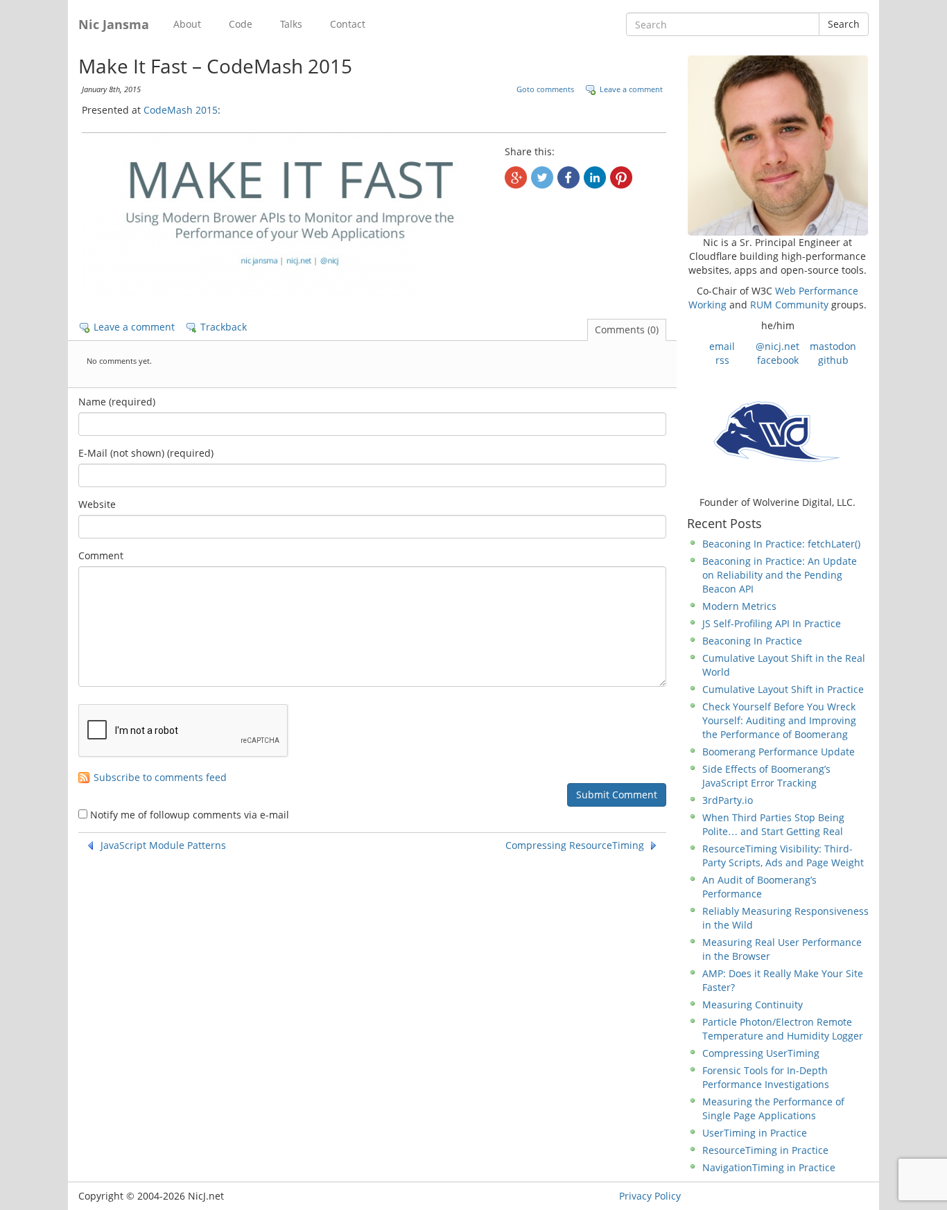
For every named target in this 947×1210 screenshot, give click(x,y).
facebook (778, 360)
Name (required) (116, 401)
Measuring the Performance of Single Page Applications (773, 1108)
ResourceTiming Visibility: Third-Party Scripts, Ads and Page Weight (783, 855)
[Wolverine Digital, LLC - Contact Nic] (777, 430)
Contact (347, 23)
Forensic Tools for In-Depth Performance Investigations (765, 1077)
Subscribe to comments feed (160, 777)
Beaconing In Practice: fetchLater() (781, 543)
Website (97, 504)
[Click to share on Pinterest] (621, 177)
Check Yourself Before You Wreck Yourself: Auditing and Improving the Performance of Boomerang (779, 720)
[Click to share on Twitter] (542, 177)
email (722, 346)
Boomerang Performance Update (778, 751)
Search (844, 23)
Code (240, 23)
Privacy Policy (650, 1195)
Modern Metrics (739, 606)
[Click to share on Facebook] (568, 177)
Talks (291, 23)
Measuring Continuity (752, 1004)
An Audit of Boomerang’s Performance (759, 886)
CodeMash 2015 (181, 109)
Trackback (223, 326)
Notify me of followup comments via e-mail (189, 814)
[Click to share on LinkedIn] (595, 177)
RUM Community (789, 304)
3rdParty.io (727, 800)
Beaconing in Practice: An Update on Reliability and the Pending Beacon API (779, 574)
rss (722, 360)
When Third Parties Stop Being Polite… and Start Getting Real (773, 824)
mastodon (833, 346)
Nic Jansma (113, 24)
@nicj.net (777, 346)
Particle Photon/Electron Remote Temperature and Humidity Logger (782, 1028)
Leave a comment (631, 89)
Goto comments (545, 89)
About (187, 23)
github (833, 360)
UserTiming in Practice (754, 1132)
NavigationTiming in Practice (768, 1167)
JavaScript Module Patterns (163, 845)
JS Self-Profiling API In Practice (771, 623)
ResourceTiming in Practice (765, 1150)
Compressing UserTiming (760, 1053)
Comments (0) (627, 329)
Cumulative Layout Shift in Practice (783, 689)
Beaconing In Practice (752, 640)
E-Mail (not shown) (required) (146, 452)
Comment (100, 555)
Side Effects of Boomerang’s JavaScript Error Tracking (766, 775)
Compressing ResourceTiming (574, 845)
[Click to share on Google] (516, 177)
